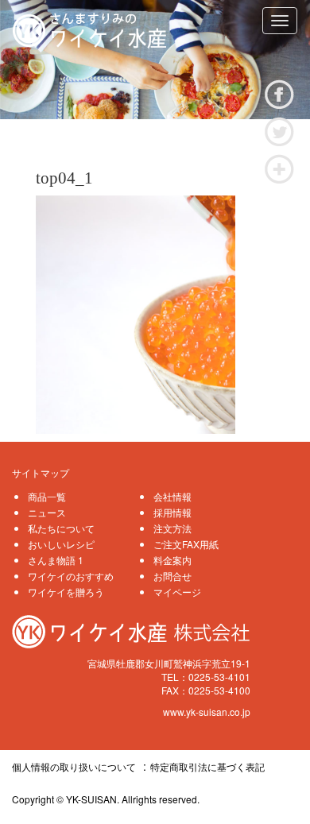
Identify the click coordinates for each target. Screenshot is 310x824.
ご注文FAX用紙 (186, 544)
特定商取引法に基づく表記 (207, 766)
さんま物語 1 (55, 560)
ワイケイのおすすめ (71, 575)
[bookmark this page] (279, 167)
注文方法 (172, 528)
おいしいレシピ (61, 544)
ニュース (47, 512)
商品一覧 (47, 496)
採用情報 (172, 512)
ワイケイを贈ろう (66, 591)
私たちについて (61, 528)
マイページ (177, 591)
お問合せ (172, 575)
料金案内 (172, 560)
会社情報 (172, 496)
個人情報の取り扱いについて (74, 766)
